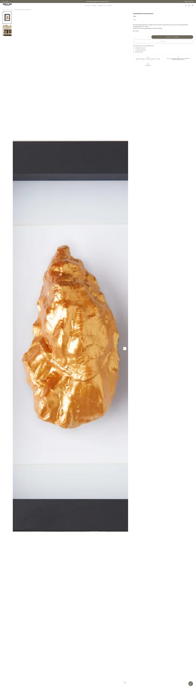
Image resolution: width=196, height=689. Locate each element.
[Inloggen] (189, 5)
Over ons (94, 5)
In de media (100, 5)
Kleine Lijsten (10, 9)
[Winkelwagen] (192, 5)
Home (4, 9)
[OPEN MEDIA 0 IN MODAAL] (125, 682)
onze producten (189, 1)
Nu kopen (163, 41)
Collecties (87, 5)
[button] (3, 2)
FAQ (7, 1)
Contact (110, 5)
